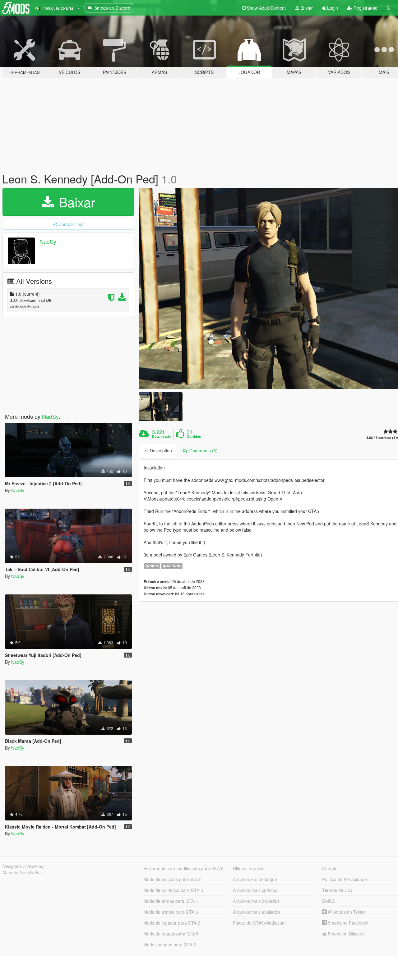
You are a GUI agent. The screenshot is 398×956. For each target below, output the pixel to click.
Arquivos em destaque (255, 879)
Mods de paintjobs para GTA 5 (173, 890)
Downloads (161, 436)
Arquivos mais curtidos (255, 890)
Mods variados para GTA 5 (169, 944)
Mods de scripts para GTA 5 (170, 912)
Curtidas (194, 436)
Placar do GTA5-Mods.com (259, 923)
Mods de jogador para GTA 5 (171, 923)
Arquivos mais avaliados (256, 912)
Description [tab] (159, 450)
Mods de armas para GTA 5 (170, 901)
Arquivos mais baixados (256, 901)
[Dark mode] (388, 8)
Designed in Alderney (23, 866)
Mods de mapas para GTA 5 (171, 934)
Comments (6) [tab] (202, 450)
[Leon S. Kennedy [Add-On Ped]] (160, 406)
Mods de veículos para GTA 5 (172, 879)
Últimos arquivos (249, 868)
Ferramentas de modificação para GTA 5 (183, 868)
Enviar (306, 8)
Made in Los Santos (22, 872)
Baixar (75, 201)
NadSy (47, 241)
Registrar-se (364, 8)
